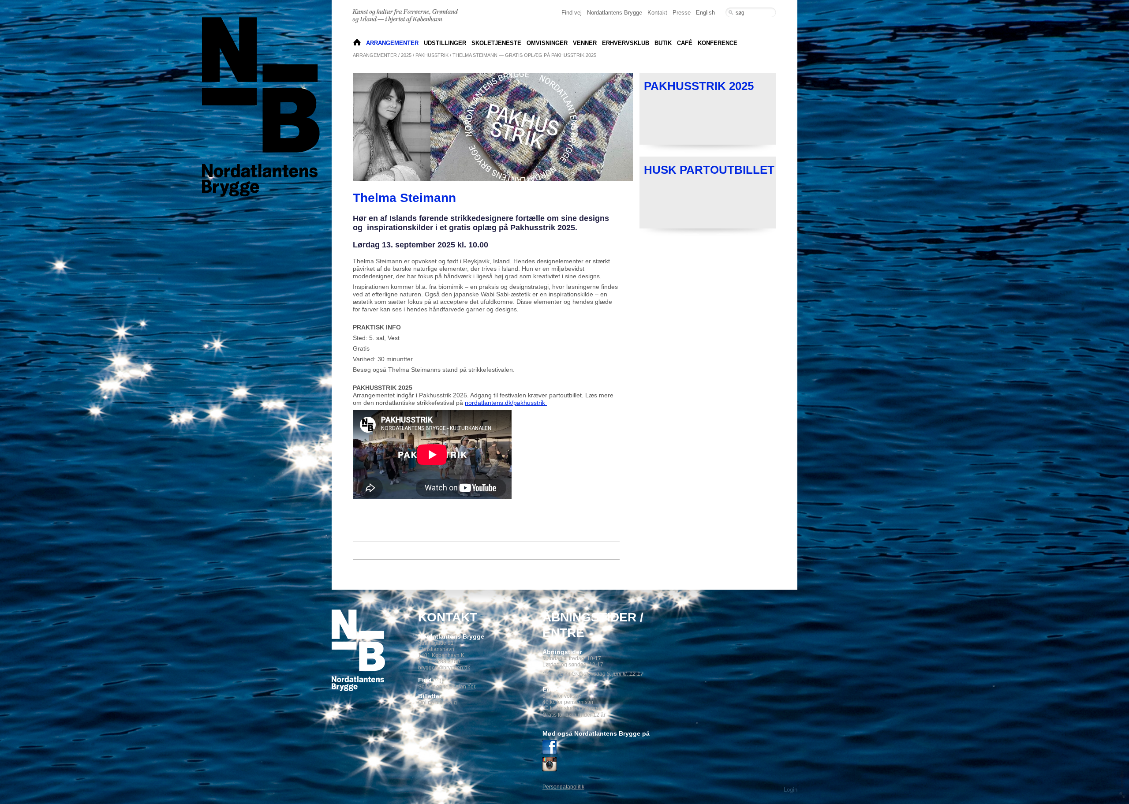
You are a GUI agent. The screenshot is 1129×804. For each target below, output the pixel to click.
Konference (717, 43)
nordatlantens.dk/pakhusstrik (506, 402)
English (705, 12)
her (471, 687)
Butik (663, 43)
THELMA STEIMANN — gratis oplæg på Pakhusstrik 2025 (524, 55)
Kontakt (657, 12)
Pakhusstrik (432, 55)
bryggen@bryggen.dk (444, 668)
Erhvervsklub (625, 43)
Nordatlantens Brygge (614, 12)
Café (684, 43)
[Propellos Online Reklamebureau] (1122, 784)
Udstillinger (445, 43)
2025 (406, 55)
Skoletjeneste (496, 43)
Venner (585, 43)
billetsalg (446, 702)
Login (790, 789)
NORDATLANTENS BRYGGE (357, 43)
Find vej (571, 12)
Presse (682, 12)
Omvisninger (547, 43)
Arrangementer (392, 43)
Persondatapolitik (563, 787)
